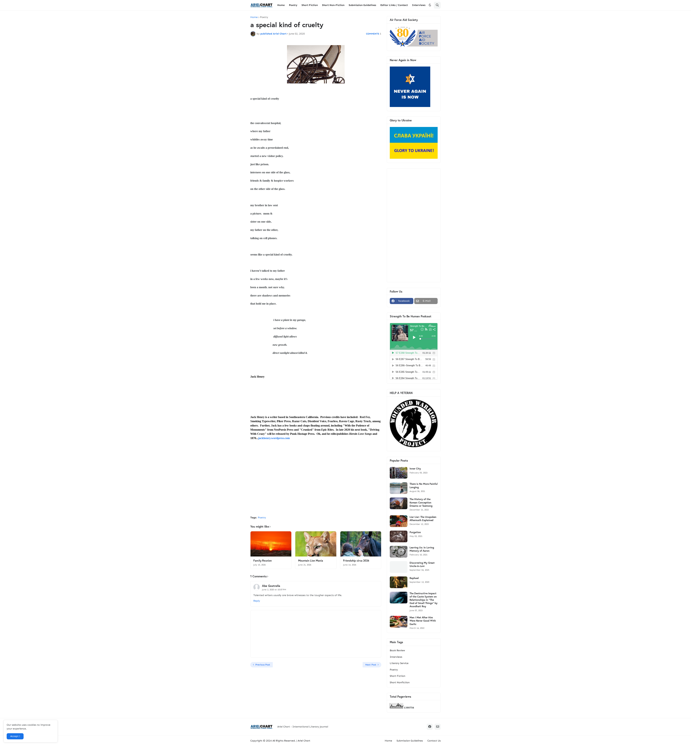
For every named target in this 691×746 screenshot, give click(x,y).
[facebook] (430, 727)
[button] (430, 5)
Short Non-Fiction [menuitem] (333, 5)
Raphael (414, 578)
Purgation (415, 532)
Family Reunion (262, 560)
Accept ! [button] (15, 736)
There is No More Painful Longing (424, 485)
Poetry (264, 17)
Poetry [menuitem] (293, 5)
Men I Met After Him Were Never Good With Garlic (423, 621)
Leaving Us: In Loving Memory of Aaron (422, 549)
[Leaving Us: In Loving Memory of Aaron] (398, 552)
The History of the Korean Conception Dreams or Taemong (421, 502)
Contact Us (434, 740)
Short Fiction (397, 675)
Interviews (396, 656)
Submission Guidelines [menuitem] (362, 5)
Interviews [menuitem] (418, 5)
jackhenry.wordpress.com (274, 438)
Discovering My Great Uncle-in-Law (422, 564)
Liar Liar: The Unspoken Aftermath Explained (423, 518)
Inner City (415, 468)
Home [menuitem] (281, 5)
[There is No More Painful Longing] (398, 488)
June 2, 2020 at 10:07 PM (274, 589)
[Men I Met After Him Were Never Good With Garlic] (398, 622)
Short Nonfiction (400, 682)
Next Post (370, 664)
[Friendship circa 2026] (360, 543)
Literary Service (399, 663)
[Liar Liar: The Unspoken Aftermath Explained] (398, 521)
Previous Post (262, 664)
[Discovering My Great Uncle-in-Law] (398, 567)
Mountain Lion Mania (310, 560)
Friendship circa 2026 (356, 560)
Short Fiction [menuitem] (310, 5)
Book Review (397, 650)
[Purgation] (398, 536)
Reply (256, 600)
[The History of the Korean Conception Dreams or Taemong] (398, 503)
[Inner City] (398, 473)
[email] (438, 727)
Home (254, 17)
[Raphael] (398, 582)
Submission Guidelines (410, 740)
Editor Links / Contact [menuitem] (394, 5)
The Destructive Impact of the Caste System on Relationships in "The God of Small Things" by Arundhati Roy (423, 600)
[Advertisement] (315, 486)
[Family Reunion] (270, 543)
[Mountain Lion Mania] (315, 543)
